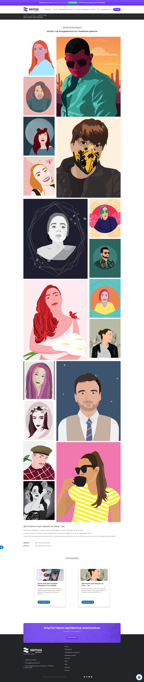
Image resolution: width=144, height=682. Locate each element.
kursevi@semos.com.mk (32, 663)
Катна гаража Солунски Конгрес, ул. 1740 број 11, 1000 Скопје (38, 666)
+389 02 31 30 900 (30, 660)
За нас (55, 9)
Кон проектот (43, 602)
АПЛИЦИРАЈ (73, 2)
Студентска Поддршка (82, 9)
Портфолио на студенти (66, 9)
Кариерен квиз (106, 9)
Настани (93, 9)
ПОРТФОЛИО (72, 637)
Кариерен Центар (70, 655)
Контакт (116, 9)
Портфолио (33, 15)
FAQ (66, 661)
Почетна (25, 15)
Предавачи (68, 649)
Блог (98, 9)
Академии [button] (47, 9)
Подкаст (67, 667)
